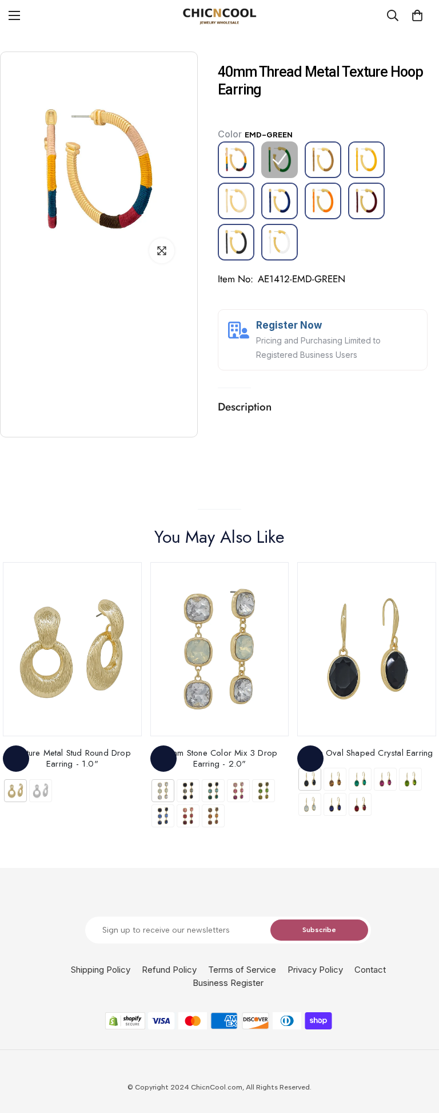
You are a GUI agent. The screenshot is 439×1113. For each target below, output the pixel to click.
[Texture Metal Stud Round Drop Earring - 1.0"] (72, 649)
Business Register (228, 982)
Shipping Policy (100, 969)
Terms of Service (242, 969)
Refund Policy (169, 969)
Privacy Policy (315, 969)
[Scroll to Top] (417, 1050)
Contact (370, 969)
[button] (417, 15)
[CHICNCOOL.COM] (219, 15)
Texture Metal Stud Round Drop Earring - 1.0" (72, 758)
